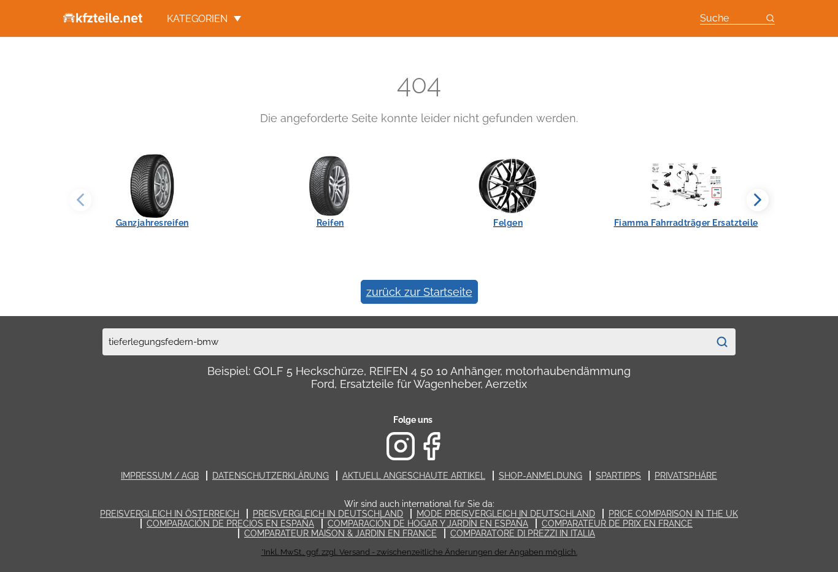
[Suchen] (722, 341)
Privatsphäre (686, 476)
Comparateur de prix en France (617, 523)
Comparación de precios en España (230, 523)
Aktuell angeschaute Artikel (413, 476)
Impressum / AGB (160, 476)
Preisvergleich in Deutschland (328, 514)
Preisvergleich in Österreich (169, 514)
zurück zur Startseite (419, 291)
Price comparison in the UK (673, 514)
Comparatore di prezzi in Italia (522, 533)
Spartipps (618, 476)
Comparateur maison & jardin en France (340, 533)
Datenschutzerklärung (270, 476)
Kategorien (197, 19)
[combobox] (405, 341)
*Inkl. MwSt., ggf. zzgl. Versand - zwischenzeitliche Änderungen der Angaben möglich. (419, 552)
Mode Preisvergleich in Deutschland (506, 514)
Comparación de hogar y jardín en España (428, 523)
